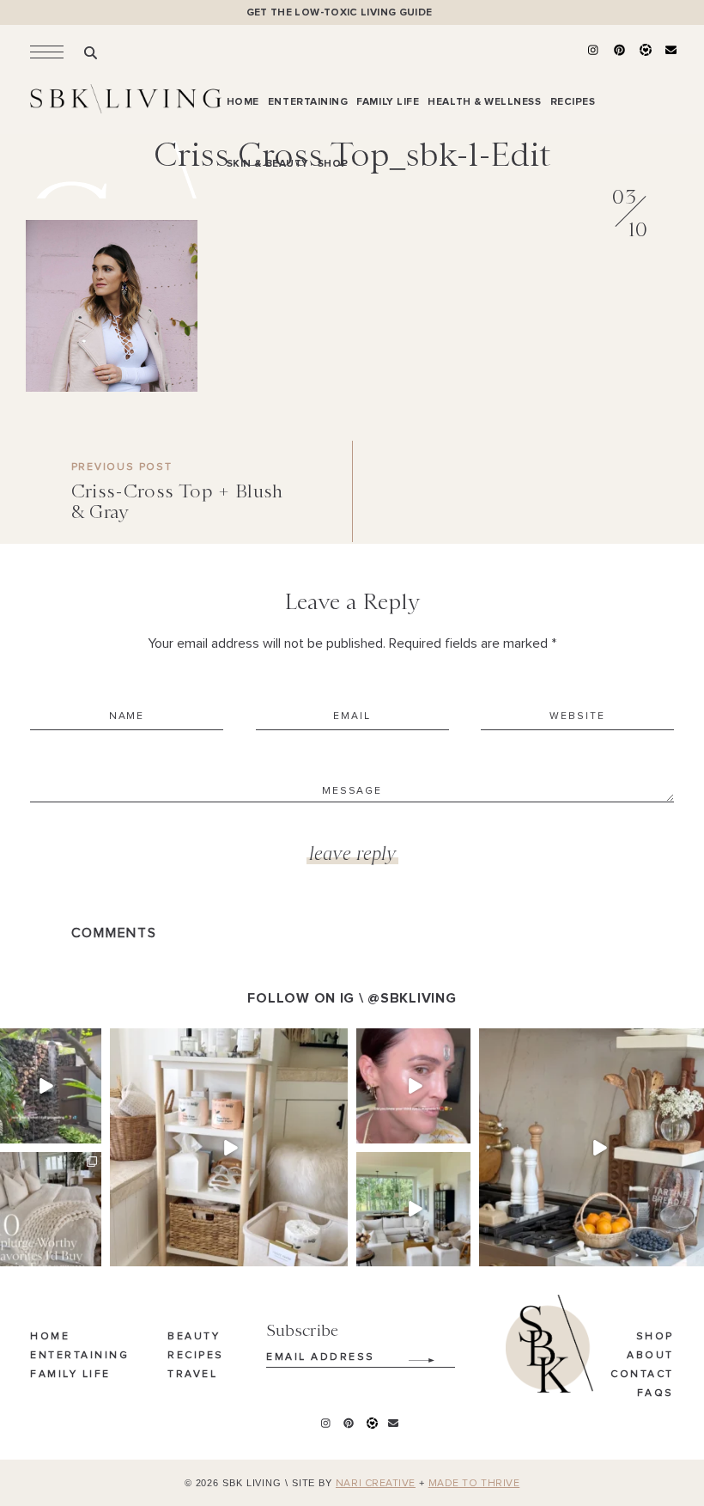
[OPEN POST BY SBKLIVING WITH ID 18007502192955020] (413, 1085)
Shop (655, 1337)
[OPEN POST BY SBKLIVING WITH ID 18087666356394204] (413, 1209)
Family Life (70, 1374)
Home (50, 1337)
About (650, 1356)
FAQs (655, 1393)
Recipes (195, 1356)
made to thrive (474, 1484)
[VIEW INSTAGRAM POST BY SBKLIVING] (91, 1133)
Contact (642, 1374)
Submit (412, 1354)
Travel (192, 1374)
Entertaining (79, 1356)
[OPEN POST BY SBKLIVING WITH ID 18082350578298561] (229, 1147)
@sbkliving (411, 998)
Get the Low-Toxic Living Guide (339, 12)
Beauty (193, 1337)
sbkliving (43, 1043)
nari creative (376, 1484)
